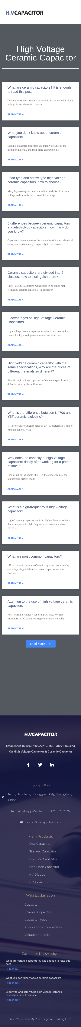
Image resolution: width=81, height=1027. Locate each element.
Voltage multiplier (37, 935)
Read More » (16, 114)
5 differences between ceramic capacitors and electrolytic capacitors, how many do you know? (39, 227)
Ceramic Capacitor (37, 912)
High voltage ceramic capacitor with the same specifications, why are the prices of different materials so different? (39, 367)
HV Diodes (37, 874)
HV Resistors (38, 882)
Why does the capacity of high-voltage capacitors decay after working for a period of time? (39, 462)
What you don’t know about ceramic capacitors (33, 977)
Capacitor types (35, 919)
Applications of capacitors (43, 927)
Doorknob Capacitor (44, 867)
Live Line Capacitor (43, 859)
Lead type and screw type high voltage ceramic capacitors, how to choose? (36, 180)
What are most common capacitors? (35, 556)
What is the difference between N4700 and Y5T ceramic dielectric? (40, 415)
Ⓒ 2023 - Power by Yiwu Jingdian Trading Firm (40, 1019)
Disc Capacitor (39, 843)
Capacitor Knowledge (40, 954)
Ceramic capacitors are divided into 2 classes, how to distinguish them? (35, 275)
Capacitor (31, 904)
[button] (57, 11)
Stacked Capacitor (42, 851)
